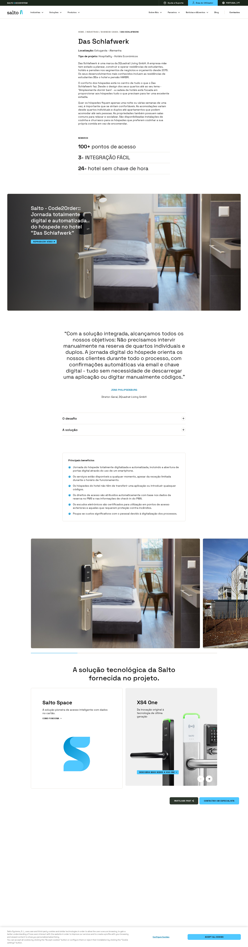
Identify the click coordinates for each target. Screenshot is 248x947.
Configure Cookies (161, 937)
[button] (200, 778)
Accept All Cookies (214, 937)
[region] (124, 937)
